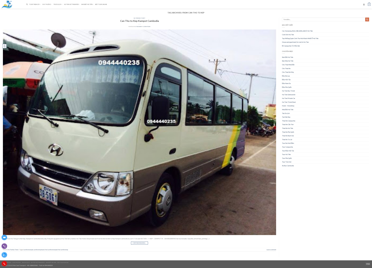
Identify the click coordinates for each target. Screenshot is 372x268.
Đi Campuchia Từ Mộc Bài (291, 46)
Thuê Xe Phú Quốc (288, 132)
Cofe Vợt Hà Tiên (288, 34)
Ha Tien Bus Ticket (139, 18)
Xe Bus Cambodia (288, 166)
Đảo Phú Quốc (287, 87)
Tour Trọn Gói (34, 4)
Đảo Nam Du (286, 83)
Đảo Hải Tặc (286, 79)
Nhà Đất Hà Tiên (87, 4)
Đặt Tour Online (101, 4)
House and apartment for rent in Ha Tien (295, 42)
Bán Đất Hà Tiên (287, 57)
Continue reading (139, 243)
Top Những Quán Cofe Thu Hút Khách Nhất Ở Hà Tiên (300, 38)
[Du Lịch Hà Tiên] (12, 4)
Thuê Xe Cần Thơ (288, 124)
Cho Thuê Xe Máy (288, 72)
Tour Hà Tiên (286, 154)
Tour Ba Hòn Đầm (288, 143)
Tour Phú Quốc (287, 158)
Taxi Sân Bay (286, 117)
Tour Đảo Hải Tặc (288, 151)
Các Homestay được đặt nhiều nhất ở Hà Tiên (297, 31)
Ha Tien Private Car (288, 98)
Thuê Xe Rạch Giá (288, 136)
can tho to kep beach (39, 249)
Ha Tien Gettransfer (71, 4)
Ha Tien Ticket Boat (289, 102)
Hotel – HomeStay (288, 106)
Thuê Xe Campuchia (288, 121)
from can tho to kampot (51, 249)
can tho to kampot (28, 249)
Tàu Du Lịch (57, 4)
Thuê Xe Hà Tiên (287, 128)
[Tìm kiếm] (27, 4)
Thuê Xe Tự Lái (287, 139)
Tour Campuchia (287, 147)
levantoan (146, 26)
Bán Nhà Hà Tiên (287, 61)
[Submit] (367, 19)
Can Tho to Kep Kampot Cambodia (139, 20)
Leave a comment (271, 249)
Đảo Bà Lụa (286, 76)
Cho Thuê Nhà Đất (288, 65)
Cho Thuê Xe (46, 4)
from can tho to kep (63, 249)
